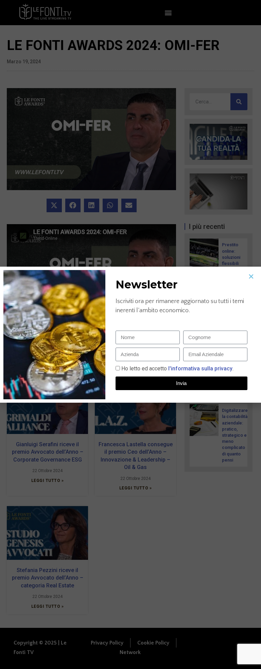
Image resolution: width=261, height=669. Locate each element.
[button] (251, 276)
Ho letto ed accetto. (177, 368)
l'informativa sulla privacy (199, 368)
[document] (130, 334)
